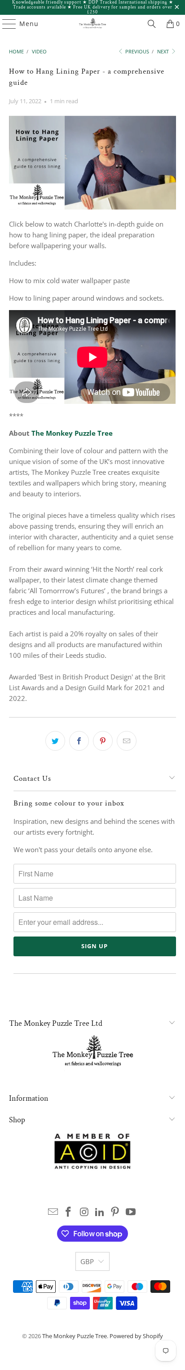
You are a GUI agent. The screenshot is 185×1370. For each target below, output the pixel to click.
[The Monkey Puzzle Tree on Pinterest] (115, 1212)
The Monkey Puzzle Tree (72, 433)
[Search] (151, 24)
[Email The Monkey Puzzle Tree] (53, 1212)
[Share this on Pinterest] (103, 741)
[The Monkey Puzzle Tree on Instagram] (84, 1212)
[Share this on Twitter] (55, 741)
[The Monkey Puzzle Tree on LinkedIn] (99, 1212)
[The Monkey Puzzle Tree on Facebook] (68, 1212)
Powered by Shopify (136, 1336)
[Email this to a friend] (127, 741)
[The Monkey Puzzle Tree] (92, 24)
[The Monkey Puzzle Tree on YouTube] (131, 1212)
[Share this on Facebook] (79, 741)
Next (163, 51)
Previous (136, 51)
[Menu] (5, 24)
